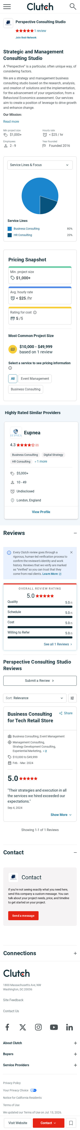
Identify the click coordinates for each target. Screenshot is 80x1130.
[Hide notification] (71, 552)
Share (68, 713)
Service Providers (16, 1065)
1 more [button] (42, 461)
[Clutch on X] (23, 1027)
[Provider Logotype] (8, 23)
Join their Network (26, 37)
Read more (11, 122)
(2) (37, 445)
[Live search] (73, 6)
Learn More (50, 573)
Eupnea (32, 433)
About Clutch (12, 1043)
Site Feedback (13, 1000)
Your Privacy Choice (15, 1090)
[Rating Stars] (25, 445)
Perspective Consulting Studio (41, 22)
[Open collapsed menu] (7, 6)
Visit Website (17, 1123)
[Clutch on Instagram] (38, 1027)
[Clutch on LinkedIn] (69, 1027)
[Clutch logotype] (40, 6)
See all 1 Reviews (56, 644)
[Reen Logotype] (16, 433)
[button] (34, 698)
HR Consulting (23, 235)
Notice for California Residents (22, 1097)
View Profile (41, 512)
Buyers (8, 1054)
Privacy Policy (12, 1083)
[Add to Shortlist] (71, 1123)
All (13, 379)
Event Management (35, 379)
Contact (46, 1123)
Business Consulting (27, 228)
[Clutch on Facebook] (7, 1027)
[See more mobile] (61, 814)
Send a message (23, 915)
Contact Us (11, 1011)
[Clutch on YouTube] (54, 1027)
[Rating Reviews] (24, 30)
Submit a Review (37, 681)
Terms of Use (11, 1105)
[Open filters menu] (72, 698)
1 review (40, 31)
